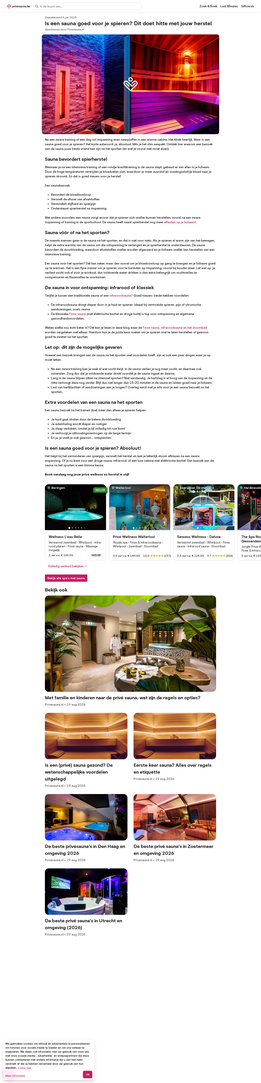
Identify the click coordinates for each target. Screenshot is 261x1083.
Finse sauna (77, 314)
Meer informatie (15, 1075)
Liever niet (24, 1067)
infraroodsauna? (121, 295)
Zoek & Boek (208, 6)
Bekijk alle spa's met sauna (66, 578)
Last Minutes (229, 6)
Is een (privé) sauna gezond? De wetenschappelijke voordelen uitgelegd (79, 772)
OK (88, 1074)
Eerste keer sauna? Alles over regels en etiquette (173, 768)
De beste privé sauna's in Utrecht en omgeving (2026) (83, 924)
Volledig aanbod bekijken (66, 566)
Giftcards (247, 6)
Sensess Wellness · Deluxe (199, 537)
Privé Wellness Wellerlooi (134, 537)
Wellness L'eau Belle (65, 537)
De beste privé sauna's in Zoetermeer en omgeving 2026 (173, 849)
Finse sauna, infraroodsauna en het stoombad (175, 327)
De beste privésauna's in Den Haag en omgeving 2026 (85, 849)
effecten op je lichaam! (180, 222)
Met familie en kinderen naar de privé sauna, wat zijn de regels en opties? (122, 697)
